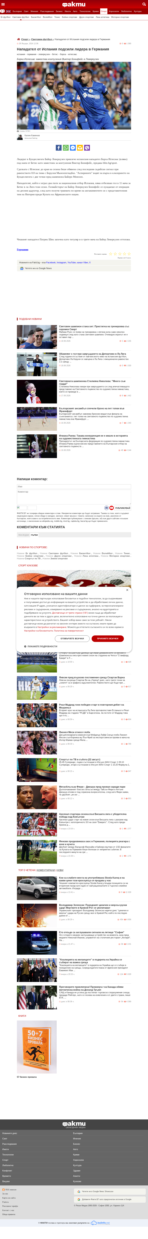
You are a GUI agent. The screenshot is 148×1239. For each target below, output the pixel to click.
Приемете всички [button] (107, 638)
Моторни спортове (120, 17)
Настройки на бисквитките (38, 630)
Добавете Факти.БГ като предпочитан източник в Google (106, 1199)
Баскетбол (36, 17)
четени (30, 870)
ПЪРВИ (34, 535)
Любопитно (126, 11)
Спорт (104, 11)
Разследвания (47, 11)
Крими (96, 11)
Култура (137, 11)
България (17, 11)
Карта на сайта (8, 1198)
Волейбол (47, 17)
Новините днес (9, 1133)
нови (60, 870)
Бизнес (59, 11)
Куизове (77, 1181)
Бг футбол (5, 17)
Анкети (76, 1176)
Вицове (6, 1181)
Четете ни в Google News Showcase (97, 1191)
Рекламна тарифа (10, 1206)
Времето (6, 1176)
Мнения (34, 11)
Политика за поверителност (69, 630)
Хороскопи (114, 11)
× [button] (127, 590)
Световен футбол (20, 17)
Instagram (61, 262)
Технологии (84, 11)
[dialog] (74, 619)
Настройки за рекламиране (51, 627)
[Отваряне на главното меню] (3, 4)
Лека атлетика (102, 17)
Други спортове (86, 17)
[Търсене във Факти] (144, 4)
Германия (22, 249)
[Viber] (87, 148)
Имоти (68, 11)
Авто (75, 11)
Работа (5, 1202)
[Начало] (73, 4)
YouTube (71, 262)
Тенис (57, 17)
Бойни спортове (69, 17)
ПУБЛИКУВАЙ (122, 508)
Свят (26, 11)
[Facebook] (59, 148)
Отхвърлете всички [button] (72, 638)
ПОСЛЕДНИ (23, 535)
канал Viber (82, 262)
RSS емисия (10, 1190)
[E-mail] (80, 148)
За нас (5, 1194)
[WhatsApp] (66, 148)
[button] (40, 646)
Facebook (51, 262)
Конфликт (7, 1170)
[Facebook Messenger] (73, 148)
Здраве (76, 1170)
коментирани (46, 870)
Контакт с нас (8, 1210)
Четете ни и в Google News (38, 268)
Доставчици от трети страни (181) (70, 612)
